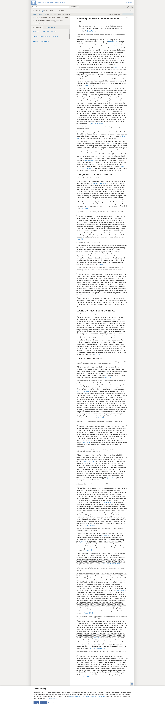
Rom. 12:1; (90, 295)
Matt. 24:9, (88, 85)
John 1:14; (80, 391)
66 (102, 124)
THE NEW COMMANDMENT (41, 41)
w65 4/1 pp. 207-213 (39, 14)
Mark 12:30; (97, 183)
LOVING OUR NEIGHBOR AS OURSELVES (45, 37)
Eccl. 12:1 (102, 264)
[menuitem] (132, 6)
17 (95, 461)
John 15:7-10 (115, 564)
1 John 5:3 (79, 239)
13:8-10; (83, 168)
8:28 (95, 295)
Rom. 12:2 (84, 208)
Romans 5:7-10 (113, 42)
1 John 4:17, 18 (100, 648)
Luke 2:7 (86, 391)
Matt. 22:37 (105, 183)
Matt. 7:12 (97, 354)
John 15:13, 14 (111, 478)
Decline (43, 703)
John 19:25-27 (108, 502)
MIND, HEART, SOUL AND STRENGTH (44, 32)
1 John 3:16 (96, 638)
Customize (51, 703)
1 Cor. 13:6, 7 (121, 590)
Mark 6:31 (101, 418)
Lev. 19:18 (111, 144)
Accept (36, 703)
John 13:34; (86, 461)
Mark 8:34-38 (90, 525)
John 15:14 (84, 542)
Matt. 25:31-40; (106, 564)
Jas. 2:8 (88, 168)
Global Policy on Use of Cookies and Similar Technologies (87, 696)
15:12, (92, 461)
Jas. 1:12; (92, 648)
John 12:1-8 (86, 443)
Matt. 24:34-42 (88, 613)
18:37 (109, 535)
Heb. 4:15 (89, 550)
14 (92, 85)
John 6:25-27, (95, 124)
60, (100, 124)
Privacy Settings (52, 698)
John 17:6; (104, 535)
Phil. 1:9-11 (86, 677)
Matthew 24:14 (117, 67)
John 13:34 (91, 31)
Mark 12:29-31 (88, 160)
